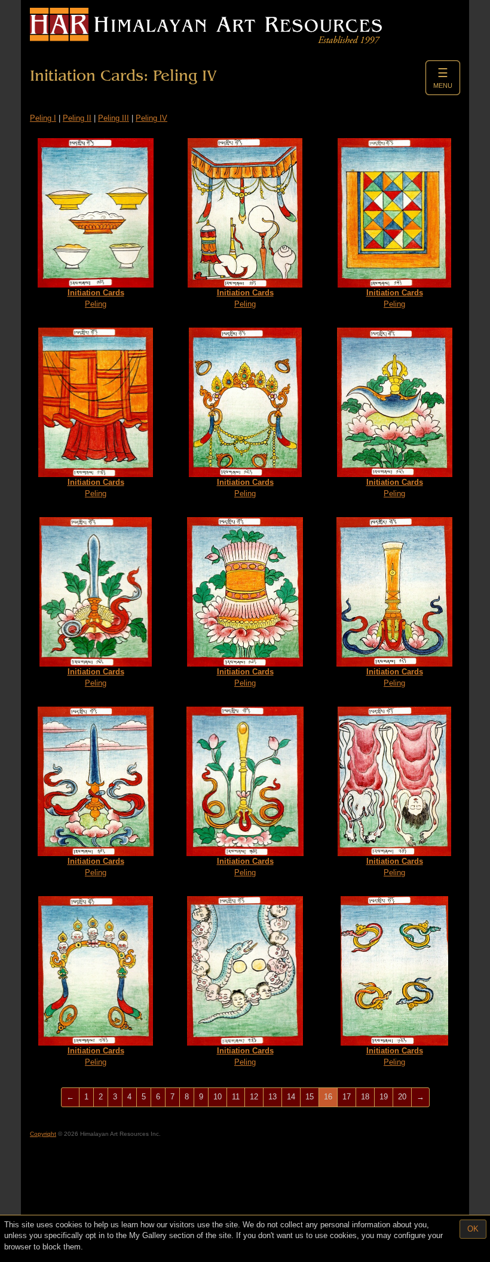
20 (402, 1096)
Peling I (43, 118)
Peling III (113, 118)
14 (291, 1096)
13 (272, 1096)
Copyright (43, 1133)
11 (236, 1096)
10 (217, 1096)
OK (473, 1228)
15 (309, 1096)
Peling (96, 298)
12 (254, 1096)
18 (365, 1096)
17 (346, 1096)
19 (383, 1096)
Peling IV (151, 118)
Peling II (77, 118)
